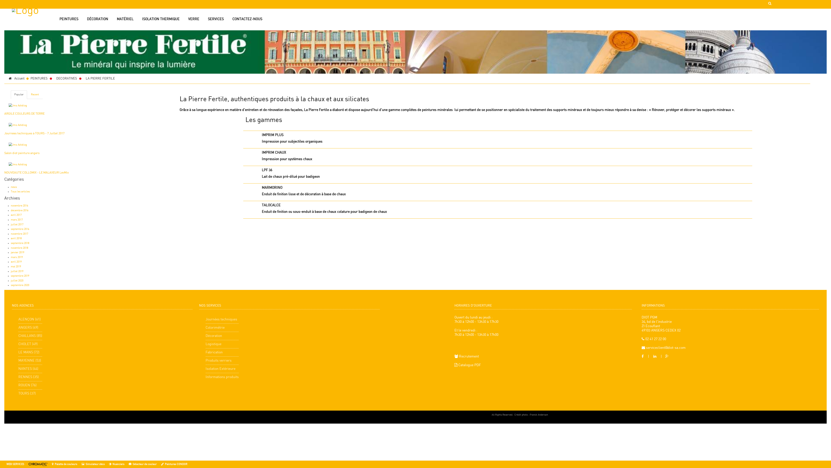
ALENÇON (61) (29, 319)
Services (216, 19)
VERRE (193, 19)
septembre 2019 (20, 276)
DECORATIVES (66, 78)
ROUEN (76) (27, 385)
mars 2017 (17, 219)
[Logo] (35, 29)
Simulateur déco (95, 464)
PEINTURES (69, 19)
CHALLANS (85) (30, 336)
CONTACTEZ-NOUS (247, 19)
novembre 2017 (19, 233)
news (14, 187)
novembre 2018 (19, 248)
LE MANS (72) (28, 352)
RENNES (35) (28, 377)
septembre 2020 (20, 285)
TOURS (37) (27, 393)
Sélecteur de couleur (145, 464)
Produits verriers (219, 360)
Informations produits (222, 377)
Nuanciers (118, 464)
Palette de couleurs (66, 464)
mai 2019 (16, 266)
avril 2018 (16, 238)
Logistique (213, 344)
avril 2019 (16, 261)
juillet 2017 (17, 224)
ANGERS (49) (28, 328)
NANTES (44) (28, 369)
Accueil (18, 78)
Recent (35, 94)
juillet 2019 (17, 271)
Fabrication (214, 352)
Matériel (125, 19)
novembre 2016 (19, 205)
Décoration (214, 336)
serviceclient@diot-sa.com (665, 348)
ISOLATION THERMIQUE (161, 19)
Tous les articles (20, 191)
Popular (19, 94)
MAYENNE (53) (29, 360)
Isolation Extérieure (220, 369)
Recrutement (468, 356)
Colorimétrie (215, 328)
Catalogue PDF (469, 365)
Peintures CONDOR (176, 464)
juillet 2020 (17, 280)
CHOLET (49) (28, 344)
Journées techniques (221, 319)
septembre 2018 (20, 243)
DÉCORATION (97, 19)
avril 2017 (16, 215)
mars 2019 (17, 257)
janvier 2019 (17, 252)
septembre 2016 (20, 229)
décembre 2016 (19, 210)
